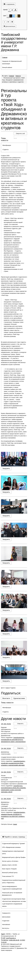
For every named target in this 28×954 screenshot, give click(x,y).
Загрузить (6, 468)
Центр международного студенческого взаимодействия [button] (12, 888)
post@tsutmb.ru (11, 938)
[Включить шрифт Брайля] (4, 21)
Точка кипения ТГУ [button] (8, 876)
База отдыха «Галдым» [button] (9, 869)
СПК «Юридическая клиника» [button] (11, 847)
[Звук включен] (8, 21)
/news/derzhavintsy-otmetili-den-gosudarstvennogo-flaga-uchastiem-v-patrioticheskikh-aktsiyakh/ (13, 763)
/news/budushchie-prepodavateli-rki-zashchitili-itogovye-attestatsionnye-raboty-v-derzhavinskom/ (13, 739)
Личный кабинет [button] (7, 67)
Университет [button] (6, 913)
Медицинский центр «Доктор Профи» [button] (14, 857)
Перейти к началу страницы (14, 837)
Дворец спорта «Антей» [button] (9, 865)
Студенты (6, 149)
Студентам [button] (5, 920)
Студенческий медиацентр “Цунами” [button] (13, 843)
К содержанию (10, 4)
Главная (11, 76)
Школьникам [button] (6, 917)
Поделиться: (11, 693)
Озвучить (20, 723)
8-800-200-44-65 (14, 940)
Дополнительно (10, 26)
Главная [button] (4, 57)
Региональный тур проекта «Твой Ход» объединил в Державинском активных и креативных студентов (13, 80)
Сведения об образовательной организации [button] (12, 62)
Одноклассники (19, 698)
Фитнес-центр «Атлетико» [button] (10, 861)
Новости (18, 76)
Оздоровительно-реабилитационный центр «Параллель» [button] (13, 881)
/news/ (15, 824)
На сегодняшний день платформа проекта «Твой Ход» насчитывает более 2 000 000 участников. (13, 443)
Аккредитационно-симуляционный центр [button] (13, 852)
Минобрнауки (7, 145)
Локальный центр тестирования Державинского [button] (12, 894)
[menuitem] (14, 57)
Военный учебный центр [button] (9, 872)
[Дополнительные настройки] (12, 21)
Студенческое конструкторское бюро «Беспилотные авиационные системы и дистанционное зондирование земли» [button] (14, 902)
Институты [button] (5, 928)
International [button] (6, 924)
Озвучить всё (20, 133)
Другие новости (13, 719)
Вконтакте (6, 698)
